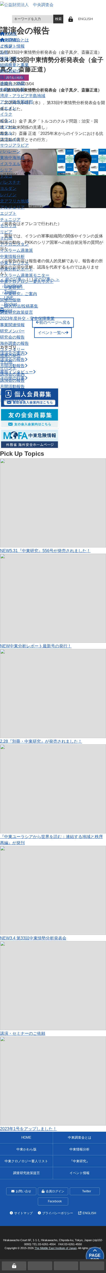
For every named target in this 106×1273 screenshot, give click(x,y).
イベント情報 (79, 1173)
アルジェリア (12, 207)
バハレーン (10, 151)
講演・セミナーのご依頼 (22, 1033)
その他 (6, 238)
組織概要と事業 (14, 64)
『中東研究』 (12, 287)
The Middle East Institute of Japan (55, 1248)
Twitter (86, 1191)
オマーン (8, 126)
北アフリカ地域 (14, 201)
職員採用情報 (12, 77)
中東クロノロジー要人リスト (27, 281)
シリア (6, 170)
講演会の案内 (12, 374)
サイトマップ (23, 1213)
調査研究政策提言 (16, 312)
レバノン (8, 194)
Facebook (55, 1201)
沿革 (4, 52)
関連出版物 (10, 300)
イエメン (8, 108)
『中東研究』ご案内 (18, 293)
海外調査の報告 (14, 343)
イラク (6, 114)
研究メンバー (12, 331)
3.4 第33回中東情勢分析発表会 (33, 938)
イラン (6, 120)
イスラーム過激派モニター (24, 275)
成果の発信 (10, 355)
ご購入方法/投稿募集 (19, 306)
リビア (6, 231)
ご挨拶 (6, 46)
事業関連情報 (12, 324)
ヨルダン (8, 188)
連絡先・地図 (12, 83)
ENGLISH (85, 19)
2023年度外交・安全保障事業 (27, 318)
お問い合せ (23, 1191)
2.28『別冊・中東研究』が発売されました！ (41, 741)
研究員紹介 (10, 71)
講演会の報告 (12, 380)
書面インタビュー (16, 393)
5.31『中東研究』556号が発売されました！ (45, 550)
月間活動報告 (12, 386)
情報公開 (8, 58)
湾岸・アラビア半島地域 (22, 95)
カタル (6, 133)
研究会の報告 (12, 337)
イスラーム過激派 (16, 250)
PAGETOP (95, 1257)
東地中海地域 (12, 157)
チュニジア (10, 219)
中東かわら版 (12, 89)
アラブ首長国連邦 (16, 101)
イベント (8, 368)
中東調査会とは (14, 40)
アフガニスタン (14, 244)
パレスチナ (10, 182)
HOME (26, 1137)
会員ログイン (55, 1191)
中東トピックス (14, 263)
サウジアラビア (14, 145)
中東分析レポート (16, 269)
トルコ (6, 176)
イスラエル (10, 163)
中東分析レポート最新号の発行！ (36, 646)
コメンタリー (12, 349)
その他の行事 (12, 399)
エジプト (8, 213)
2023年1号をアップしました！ (28, 1128)
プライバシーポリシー (57, 1213)
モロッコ (8, 225)
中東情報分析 (12, 256)
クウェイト (10, 139)
